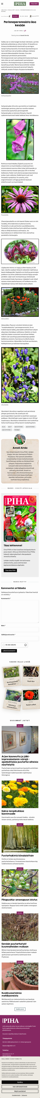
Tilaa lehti (34, 4)
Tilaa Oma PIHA (10, 570)
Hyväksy (20, 1082)
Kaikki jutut (20, 1009)
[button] (3, 3)
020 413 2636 (6, 1042)
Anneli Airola (24, 35)
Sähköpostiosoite (8, 635)
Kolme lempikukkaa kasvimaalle (13, 812)
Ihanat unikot (31, 705)
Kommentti (6, 598)
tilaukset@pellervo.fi (8, 1046)
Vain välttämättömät (20, 1087)
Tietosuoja (24, 1095)
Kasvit (10, 427)
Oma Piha (4, 10)
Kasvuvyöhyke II (30, 427)
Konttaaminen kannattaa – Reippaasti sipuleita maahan (13, 683)
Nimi (3, 625)
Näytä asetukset (20, 1091)
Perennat (17, 430)
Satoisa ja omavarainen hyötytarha (12, 707)
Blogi (17, 10)
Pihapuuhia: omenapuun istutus (19, 899)
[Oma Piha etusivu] (20, 3)
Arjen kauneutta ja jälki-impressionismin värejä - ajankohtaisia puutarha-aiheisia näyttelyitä (20, 760)
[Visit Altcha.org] (25, 645)
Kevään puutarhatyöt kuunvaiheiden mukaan (15, 945)
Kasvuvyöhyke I (19, 427)
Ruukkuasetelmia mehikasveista (12, 994)
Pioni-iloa (30, 681)
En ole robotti (11, 645)
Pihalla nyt (11, 10)
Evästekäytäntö (16, 1095)
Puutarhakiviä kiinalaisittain (18, 855)
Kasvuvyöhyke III (7, 430)
